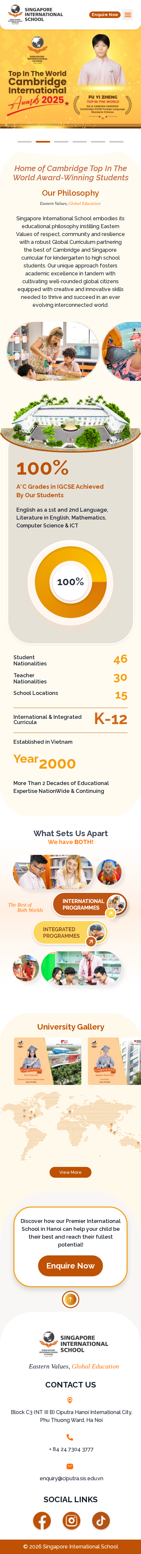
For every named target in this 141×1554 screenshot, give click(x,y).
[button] (105, 14)
